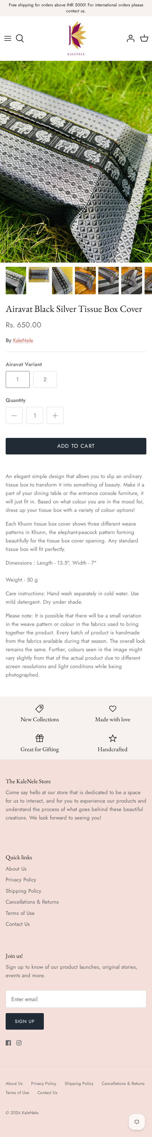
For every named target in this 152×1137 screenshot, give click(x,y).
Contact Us (18, 924)
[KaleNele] (76, 38)
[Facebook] (8, 1042)
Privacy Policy (21, 880)
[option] (76, 162)
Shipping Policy (23, 891)
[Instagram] (19, 1042)
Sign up (25, 1021)
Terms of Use (20, 913)
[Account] (128, 38)
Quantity (15, 400)
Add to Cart (76, 446)
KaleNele (23, 340)
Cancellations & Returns (32, 902)
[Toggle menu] (8, 38)
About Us (16, 869)
